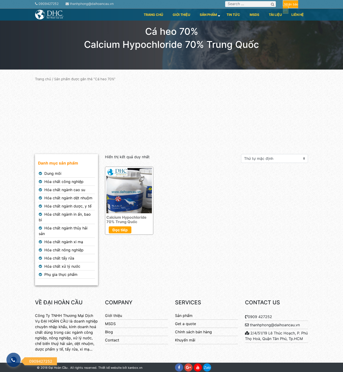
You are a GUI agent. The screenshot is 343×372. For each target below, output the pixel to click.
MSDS (254, 15)
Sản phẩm (208, 15)
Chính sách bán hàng (193, 332)
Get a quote (185, 323)
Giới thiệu (181, 15)
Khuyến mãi (185, 340)
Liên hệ (297, 15)
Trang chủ (153, 15)
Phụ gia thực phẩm (60, 274)
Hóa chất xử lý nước (62, 266)
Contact (112, 340)
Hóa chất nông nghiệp (64, 250)
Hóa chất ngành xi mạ (63, 241)
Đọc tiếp (120, 230)
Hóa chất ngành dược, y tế (67, 206)
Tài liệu (275, 15)
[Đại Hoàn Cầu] (49, 14)
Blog (109, 332)
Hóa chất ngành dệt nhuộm (68, 198)
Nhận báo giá (290, 7)
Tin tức (233, 15)
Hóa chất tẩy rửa (59, 258)
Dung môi (52, 173)
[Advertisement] (171, 118)
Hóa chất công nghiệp (64, 181)
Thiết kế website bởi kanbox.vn (120, 367)
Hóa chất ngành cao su (64, 189)
